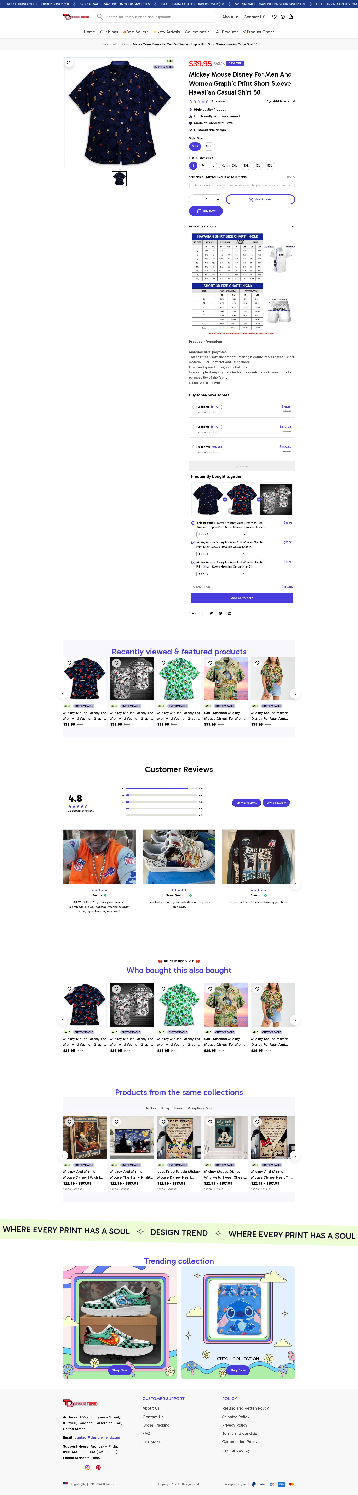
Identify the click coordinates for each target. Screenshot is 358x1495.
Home (104, 44)
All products (120, 44)
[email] (97, 1438)
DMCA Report (106, 1484)
